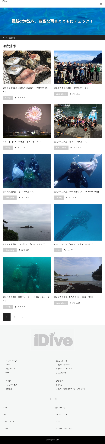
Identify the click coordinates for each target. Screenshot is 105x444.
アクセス (60, 381)
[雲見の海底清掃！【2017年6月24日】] (27, 171)
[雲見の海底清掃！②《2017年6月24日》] (78, 121)
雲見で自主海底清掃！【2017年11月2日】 (72, 88)
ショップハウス (11, 385)
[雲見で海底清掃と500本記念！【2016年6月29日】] (27, 222)
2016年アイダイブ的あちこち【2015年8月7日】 (74, 244)
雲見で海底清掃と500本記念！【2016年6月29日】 (24, 244)
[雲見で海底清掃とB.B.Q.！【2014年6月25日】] (78, 275)
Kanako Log (61, 147)
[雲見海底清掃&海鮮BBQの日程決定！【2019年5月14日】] (27, 67)
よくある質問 (61, 372)
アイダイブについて (63, 364)
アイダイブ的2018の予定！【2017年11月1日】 (23, 141)
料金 (7, 372)
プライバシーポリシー (63, 428)
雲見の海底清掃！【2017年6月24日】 (19, 191)
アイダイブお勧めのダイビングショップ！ (71, 389)
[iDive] (52, 348)
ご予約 (8, 381)
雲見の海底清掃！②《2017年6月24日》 (71, 141)
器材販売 (8, 389)
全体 (58, 250)
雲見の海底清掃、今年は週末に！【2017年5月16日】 (77, 191)
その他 (8, 147)
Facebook (50, 398)
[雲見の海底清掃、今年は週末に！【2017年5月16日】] (78, 171)
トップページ (11, 360)
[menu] (101, 4)
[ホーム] (4, 36)
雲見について (10, 368)
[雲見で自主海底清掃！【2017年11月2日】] (78, 67)
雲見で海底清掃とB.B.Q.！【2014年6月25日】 (74, 297)
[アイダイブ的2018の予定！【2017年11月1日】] (27, 121)
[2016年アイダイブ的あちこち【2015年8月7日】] (78, 222)
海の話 (8, 97)
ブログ (7, 364)
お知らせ (59, 385)
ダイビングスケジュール (65, 368)
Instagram (55, 398)
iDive (5, 1)
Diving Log (61, 94)
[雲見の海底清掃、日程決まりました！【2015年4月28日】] (27, 275)
